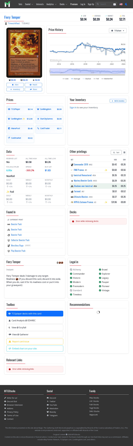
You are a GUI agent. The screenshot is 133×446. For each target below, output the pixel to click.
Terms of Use (12, 415)
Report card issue (20, 341)
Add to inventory (119, 101)
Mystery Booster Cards (83, 180)
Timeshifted (13, 23)
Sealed (27, 4)
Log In (83, 4)
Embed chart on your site (24, 348)
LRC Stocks (94, 401)
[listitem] (7, 4)
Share (35, 89)
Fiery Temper (12, 17)
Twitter (52, 401)
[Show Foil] (96, 78)
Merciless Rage (17, 245)
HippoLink (93, 414)
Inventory (16, 89)
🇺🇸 (121, 4)
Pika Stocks (94, 398)
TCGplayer (117, 30)
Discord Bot (12, 401)
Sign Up (91, 4)
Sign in (73, 107)
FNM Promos (78, 169)
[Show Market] (87, 78)
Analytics (50, 4)
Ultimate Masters (81, 196)
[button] (106, 4)
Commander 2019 (81, 164)
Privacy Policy (12, 412)
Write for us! (12, 398)
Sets (20, 4)
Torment (77, 191)
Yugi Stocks (94, 408)
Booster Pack (16, 224)
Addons (10, 408)
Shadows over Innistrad (83, 186)
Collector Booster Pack (20, 240)
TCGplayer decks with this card (26, 313)
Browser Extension (15, 405)
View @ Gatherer (20, 334)
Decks (62, 4)
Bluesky (52, 412)
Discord (52, 398)
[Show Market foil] (107, 78)
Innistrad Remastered (82, 175)
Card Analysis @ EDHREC (24, 320)
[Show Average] (75, 78)
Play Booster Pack (18, 250)
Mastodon (53, 408)
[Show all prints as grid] (124, 152)
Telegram (53, 415)
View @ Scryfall (19, 327)
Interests (40, 4)
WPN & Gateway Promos (83, 202)
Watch (35, 85)
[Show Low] (65, 78)
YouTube (53, 405)
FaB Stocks (94, 404)
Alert (16, 85)
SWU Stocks (94, 411)
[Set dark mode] (126, 4)
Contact (10, 419)
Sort (117, 152)
